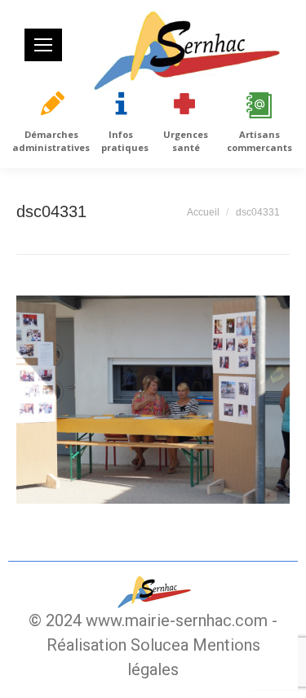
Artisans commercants (259, 140)
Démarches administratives (51, 140)
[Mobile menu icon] (43, 45)
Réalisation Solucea (117, 645)
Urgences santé (185, 140)
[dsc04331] (153, 400)
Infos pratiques (125, 140)
